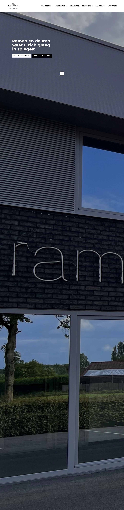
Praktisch (86, 6)
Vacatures (112, 6)
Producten (60, 6)
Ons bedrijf (46, 6)
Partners (100, 6)
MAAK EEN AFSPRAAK (42, 56)
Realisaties (75, 6)
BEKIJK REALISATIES (21, 56)
